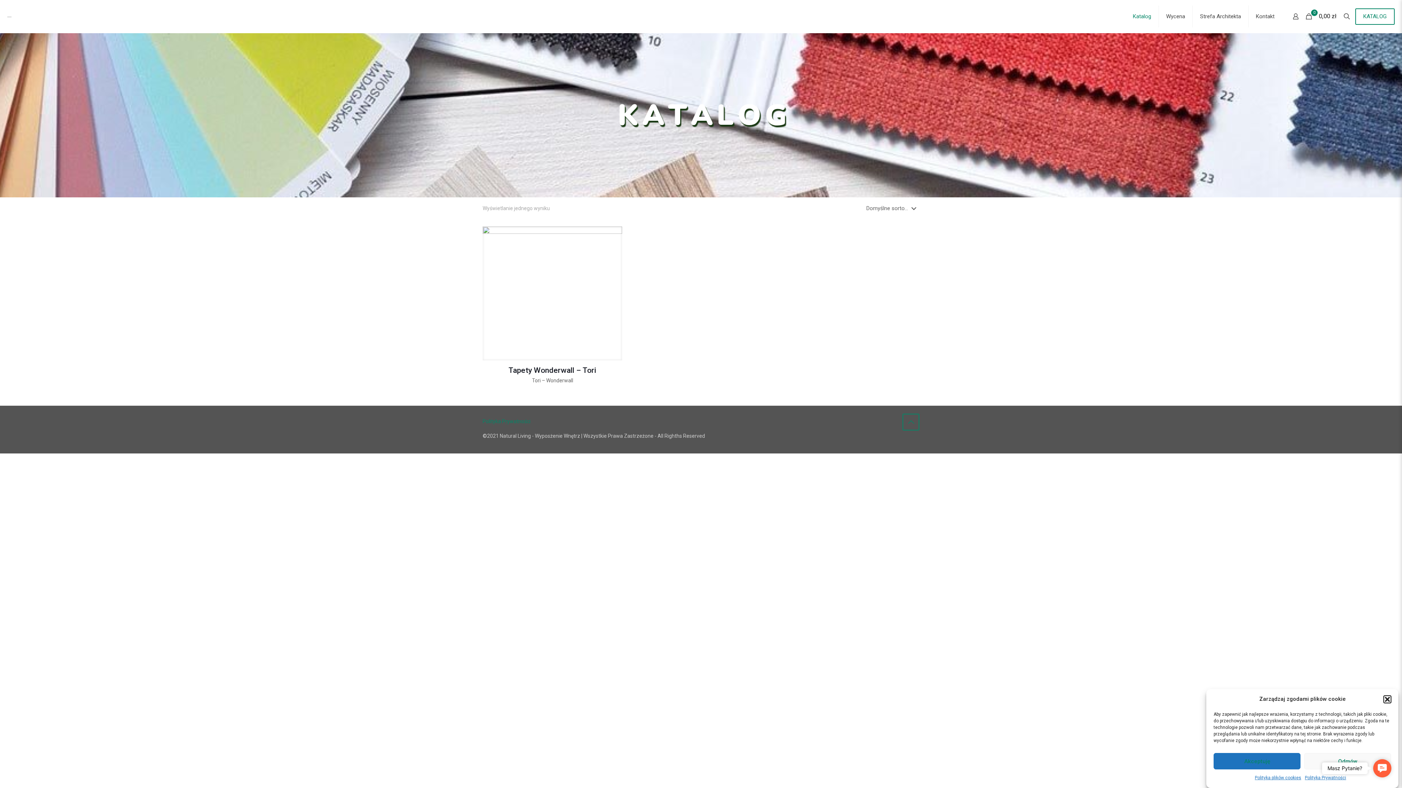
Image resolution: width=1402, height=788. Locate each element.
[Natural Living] (53, 16)
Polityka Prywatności (1325, 777)
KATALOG (1375, 16)
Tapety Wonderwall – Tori (552, 370)
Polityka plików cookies (1278, 777)
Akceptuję (1257, 761)
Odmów (1347, 761)
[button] (1387, 699)
